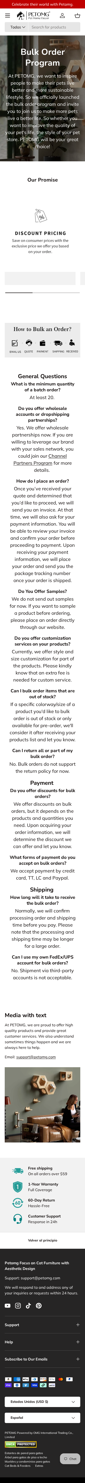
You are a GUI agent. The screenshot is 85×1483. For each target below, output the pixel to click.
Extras (39, 1465)
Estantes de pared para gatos (24, 1453)
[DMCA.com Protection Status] (21, 1443)
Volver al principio (42, 1240)
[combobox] (42, 27)
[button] (77, 15)
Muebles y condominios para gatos (27, 1461)
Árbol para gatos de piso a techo (26, 1457)
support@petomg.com (36, 1057)
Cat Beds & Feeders (17, 1465)
